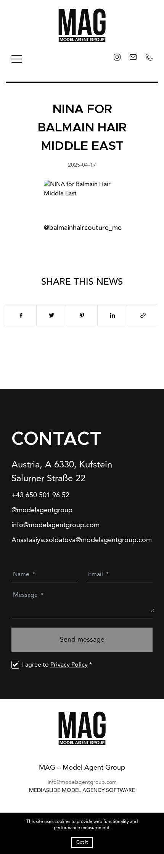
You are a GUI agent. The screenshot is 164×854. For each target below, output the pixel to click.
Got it (82, 842)
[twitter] (51, 315)
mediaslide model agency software (82, 790)
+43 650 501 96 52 (40, 495)
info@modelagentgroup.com (55, 525)
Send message (82, 639)
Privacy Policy (69, 664)
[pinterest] (82, 315)
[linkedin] (112, 315)
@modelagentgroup (41, 510)
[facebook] (21, 315)
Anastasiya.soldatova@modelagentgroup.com (81, 540)
